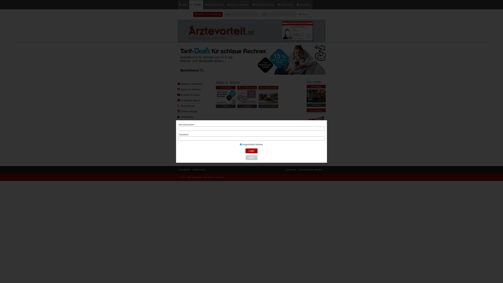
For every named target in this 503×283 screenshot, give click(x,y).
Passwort (183, 134)
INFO (251, 157)
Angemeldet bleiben (252, 144)
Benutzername (186, 124)
